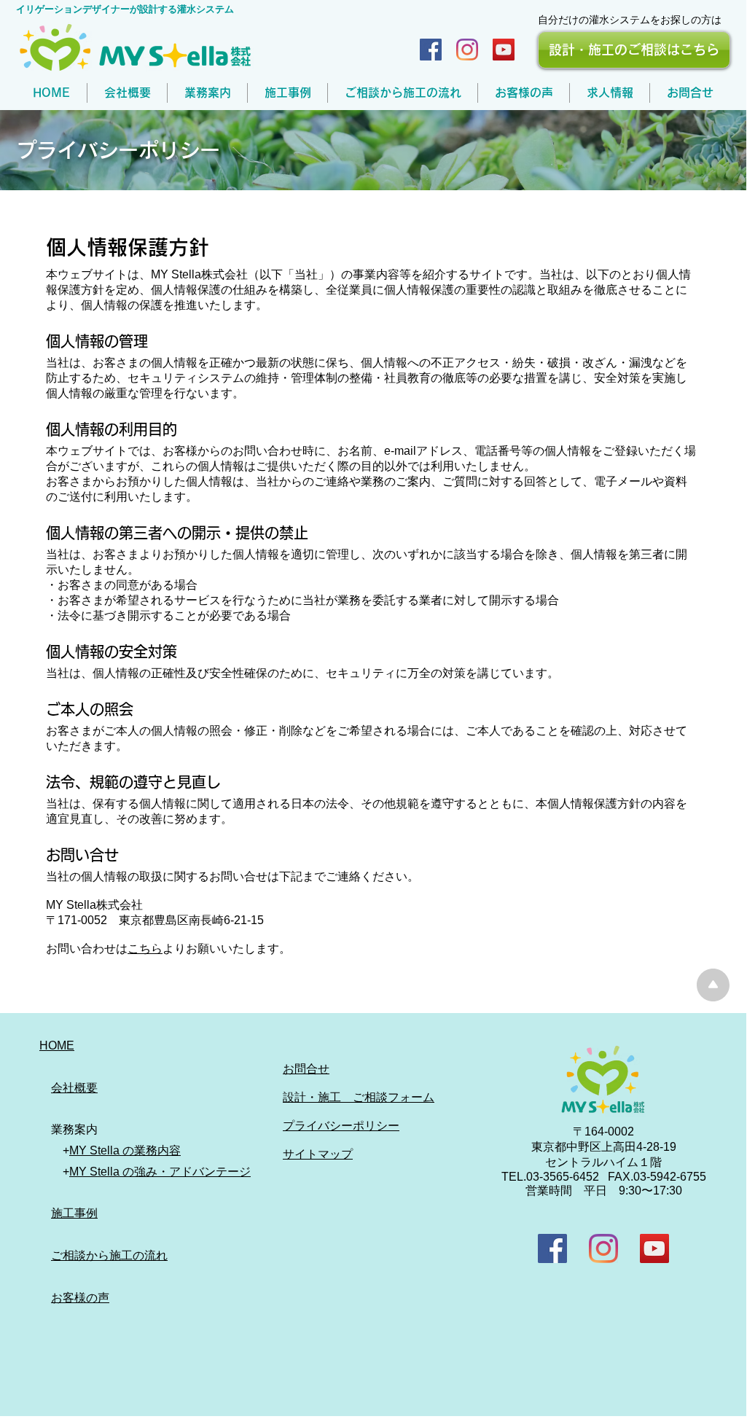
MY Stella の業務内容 (125, 1150)
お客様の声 (80, 1297)
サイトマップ (318, 1154)
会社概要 (74, 1088)
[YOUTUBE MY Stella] (654, 1248)
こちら (145, 948)
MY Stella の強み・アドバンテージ (160, 1171)
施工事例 (74, 1213)
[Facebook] (431, 49)
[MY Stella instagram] (467, 49)
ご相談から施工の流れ (109, 1255)
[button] (207, 93)
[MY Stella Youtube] (504, 49)
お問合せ (306, 1069)
